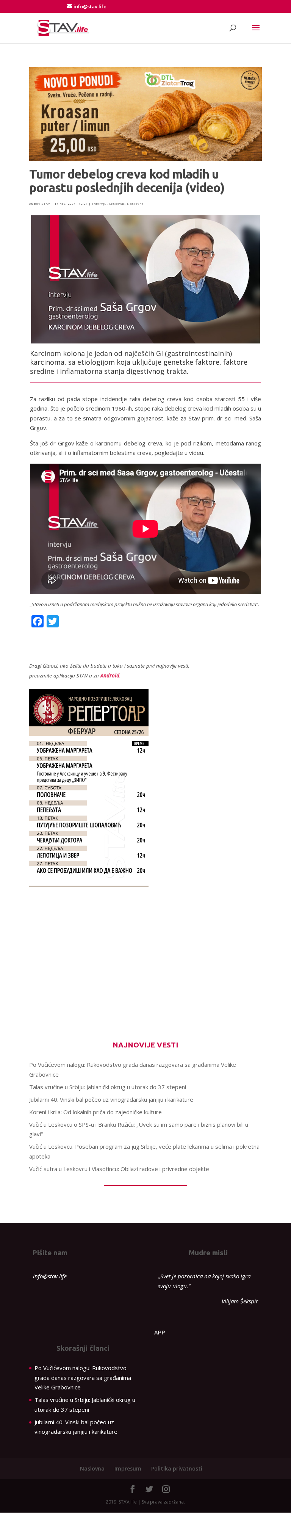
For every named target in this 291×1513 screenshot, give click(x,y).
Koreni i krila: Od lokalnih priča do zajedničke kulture (95, 1112)
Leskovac (117, 203)
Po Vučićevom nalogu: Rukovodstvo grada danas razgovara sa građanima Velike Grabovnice (82, 1377)
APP (159, 1332)
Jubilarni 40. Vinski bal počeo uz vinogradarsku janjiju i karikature (111, 1099)
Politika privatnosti (176, 1468)
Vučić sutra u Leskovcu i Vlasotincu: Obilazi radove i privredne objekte (119, 1169)
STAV (45, 203)
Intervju (99, 203)
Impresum (127, 1468)
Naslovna (135, 203)
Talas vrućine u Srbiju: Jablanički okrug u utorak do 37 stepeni (107, 1087)
